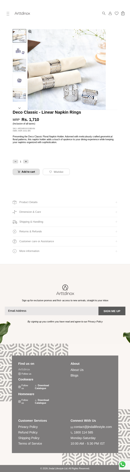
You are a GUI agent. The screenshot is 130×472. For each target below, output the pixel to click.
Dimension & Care (30, 211)
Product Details (28, 202)
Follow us (26, 373)
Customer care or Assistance (36, 241)
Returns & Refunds (30, 231)
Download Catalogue (42, 387)
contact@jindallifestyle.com (93, 427)
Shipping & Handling (31, 221)
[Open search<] (103, 13)
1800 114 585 (83, 432)
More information (29, 251)
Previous (19, 29)
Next (19, 108)
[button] (15, 161)
